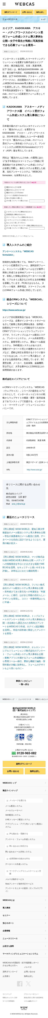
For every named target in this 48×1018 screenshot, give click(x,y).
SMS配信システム (13, 815)
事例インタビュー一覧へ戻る (24, 682)
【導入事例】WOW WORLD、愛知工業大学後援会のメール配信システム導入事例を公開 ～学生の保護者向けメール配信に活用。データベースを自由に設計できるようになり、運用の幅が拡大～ (24, 536)
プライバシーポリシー (31, 994)
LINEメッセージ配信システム (17, 820)
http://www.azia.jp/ (34, 470)
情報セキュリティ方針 (10, 997)
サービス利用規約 (8, 1001)
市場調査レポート (31, 963)
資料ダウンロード (10, 12)
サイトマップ (7, 994)
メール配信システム (13, 806)
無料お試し (40, 12)
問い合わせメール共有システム (18, 852)
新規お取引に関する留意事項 (33, 997)
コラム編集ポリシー (30, 1001)
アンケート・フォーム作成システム (20, 839)
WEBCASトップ (8, 699)
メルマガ (27, 967)
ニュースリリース (24, 699)
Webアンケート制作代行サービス (19, 884)
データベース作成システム (16, 864)
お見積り (6, 976)
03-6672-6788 (18, 500)
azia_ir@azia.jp (18, 504)
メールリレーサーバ (13, 810)
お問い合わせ (27, 12)
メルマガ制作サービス (14, 879)
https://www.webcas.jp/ (14, 310)
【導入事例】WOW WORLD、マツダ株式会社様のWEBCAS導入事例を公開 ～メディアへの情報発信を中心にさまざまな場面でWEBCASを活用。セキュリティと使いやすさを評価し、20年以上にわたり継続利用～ (24, 564)
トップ (43, 19)
